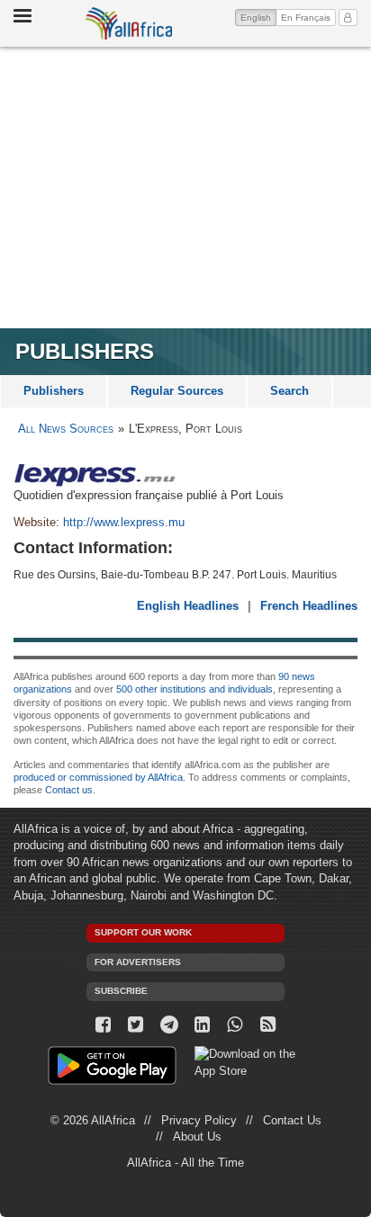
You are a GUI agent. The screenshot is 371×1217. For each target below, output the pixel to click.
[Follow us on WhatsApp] (235, 1025)
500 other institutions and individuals (194, 689)
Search (289, 391)
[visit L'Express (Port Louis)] (185, 475)
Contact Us (292, 1120)
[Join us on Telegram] (169, 1025)
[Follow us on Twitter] (136, 1025)
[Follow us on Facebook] (103, 1025)
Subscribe (121, 991)
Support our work (143, 932)
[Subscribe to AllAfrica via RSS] (268, 1025)
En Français (305, 17)
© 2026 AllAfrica (92, 1120)
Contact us (69, 789)
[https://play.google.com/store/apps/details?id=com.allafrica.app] (112, 1068)
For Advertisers (138, 962)
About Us (197, 1136)
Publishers (53, 391)
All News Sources (65, 428)
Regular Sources (177, 391)
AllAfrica (129, 23)
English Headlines (188, 606)
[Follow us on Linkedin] (202, 1025)
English (258, 17)
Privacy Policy (199, 1120)
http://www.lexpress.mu (124, 522)
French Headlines (308, 606)
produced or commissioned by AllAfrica (98, 777)
